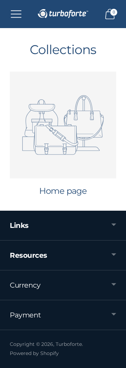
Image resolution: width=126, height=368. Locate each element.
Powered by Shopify (34, 353)
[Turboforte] (63, 14)
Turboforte (69, 344)
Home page (63, 191)
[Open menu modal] (16, 14)
